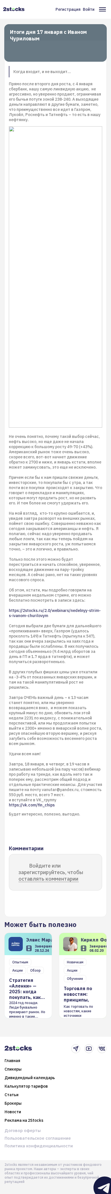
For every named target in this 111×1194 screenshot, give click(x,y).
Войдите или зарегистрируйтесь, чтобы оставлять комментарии (50, 872)
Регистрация (68, 9)
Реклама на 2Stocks (24, 1120)
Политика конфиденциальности (39, 1146)
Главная (12, 1060)
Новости (13, 1111)
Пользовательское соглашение (38, 1138)
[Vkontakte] (101, 1048)
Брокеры (13, 1103)
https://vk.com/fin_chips (32, 805)
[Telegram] (75, 1048)
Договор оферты (23, 1130)
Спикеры (13, 1069)
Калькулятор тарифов (26, 1086)
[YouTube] (88, 1048)
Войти (88, 9)
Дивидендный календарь (30, 1077)
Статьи (11, 1094)
